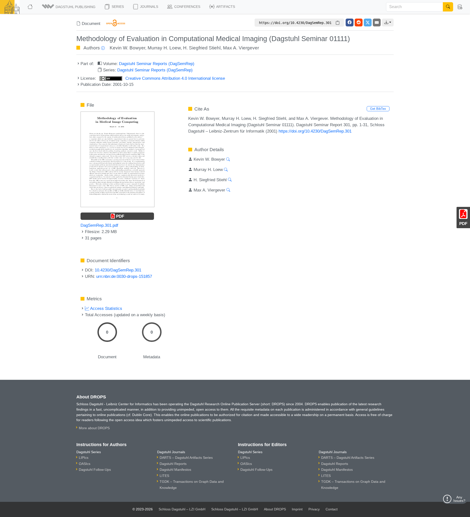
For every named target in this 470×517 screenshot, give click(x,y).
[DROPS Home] (30, 6)
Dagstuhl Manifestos (175, 470)
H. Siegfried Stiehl (202, 47)
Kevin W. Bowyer (127, 47)
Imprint (297, 509)
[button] (69, 6)
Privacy (314, 509)
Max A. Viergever (241, 47)
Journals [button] (148, 7)
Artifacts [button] (225, 7)
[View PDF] (117, 159)
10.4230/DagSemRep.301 (118, 270)
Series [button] (117, 7)
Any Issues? (459, 499)
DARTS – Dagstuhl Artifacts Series (186, 458)
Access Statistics (105, 308)
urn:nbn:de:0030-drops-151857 (124, 276)
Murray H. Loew (164, 47)
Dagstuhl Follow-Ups (95, 470)
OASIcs (84, 464)
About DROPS (275, 509)
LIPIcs (83, 458)
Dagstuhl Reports (173, 464)
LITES (164, 476)
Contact (332, 509)
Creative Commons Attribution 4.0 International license (174, 78)
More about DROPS (94, 428)
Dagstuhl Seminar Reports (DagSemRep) (156, 63)
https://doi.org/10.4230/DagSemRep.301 (315, 131)
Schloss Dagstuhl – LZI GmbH (182, 509)
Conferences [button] (186, 7)
